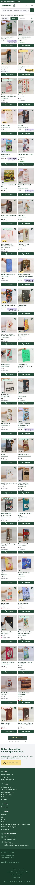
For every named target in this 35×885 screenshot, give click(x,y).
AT (7, 881)
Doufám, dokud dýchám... (25, 723)
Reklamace (5, 807)
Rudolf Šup (21, 367)
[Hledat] (32, 10)
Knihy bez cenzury (17, 877)
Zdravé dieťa (5, 603)
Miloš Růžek (4, 217)
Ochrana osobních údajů (17, 874)
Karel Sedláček (22, 486)
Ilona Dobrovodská (23, 188)
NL (22, 881)
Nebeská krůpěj (5, 723)
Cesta (3, 454)
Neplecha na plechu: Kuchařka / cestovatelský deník (25, 276)
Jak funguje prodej (7, 792)
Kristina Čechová (5, 247)
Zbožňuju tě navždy (23, 66)
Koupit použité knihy (7, 779)
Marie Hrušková (22, 245)
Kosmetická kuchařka (24, 37)
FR (24, 881)
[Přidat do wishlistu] (15, 22)
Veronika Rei (21, 67)
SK (5, 881)
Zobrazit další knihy (17, 737)
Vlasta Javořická (5, 725)
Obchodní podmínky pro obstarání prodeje (17, 872)
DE (10, 881)
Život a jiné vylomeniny (8, 544)
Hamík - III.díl (5, 692)
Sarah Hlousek (5, 98)
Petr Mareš (4, 188)
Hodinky (20, 125)
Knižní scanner (6, 797)
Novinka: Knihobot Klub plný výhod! (11, 1)
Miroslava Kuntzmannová (24, 456)
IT (19, 881)
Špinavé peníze (22, 95)
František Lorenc (22, 278)
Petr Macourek (22, 545)
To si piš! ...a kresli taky (8, 662)
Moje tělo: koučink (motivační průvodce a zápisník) (7, 245)
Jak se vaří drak (5, 66)
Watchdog (4, 777)
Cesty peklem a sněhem (8, 305)
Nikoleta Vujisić (5, 633)
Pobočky (4, 799)
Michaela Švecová (5, 425)
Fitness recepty (5, 423)
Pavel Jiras (21, 306)
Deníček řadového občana (9, 483)
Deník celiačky (5, 364)
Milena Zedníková (5, 38)
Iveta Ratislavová (5, 366)
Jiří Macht (20, 696)
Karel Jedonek (21, 427)
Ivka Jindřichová (22, 217)
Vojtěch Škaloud (22, 516)
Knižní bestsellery (7, 775)
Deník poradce (5, 154)
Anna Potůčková (22, 38)
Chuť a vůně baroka (23, 454)
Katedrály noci (22, 305)
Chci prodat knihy (7, 787)
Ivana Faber (4, 545)
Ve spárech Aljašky (23, 603)
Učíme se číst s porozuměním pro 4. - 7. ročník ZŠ (25, 366)
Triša (2, 572)
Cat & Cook (21, 215)
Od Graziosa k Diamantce (8, 215)
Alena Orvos (4, 574)
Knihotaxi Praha (6, 794)
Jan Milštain (4, 484)
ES (17, 881)
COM (13, 881)
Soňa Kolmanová (5, 127)
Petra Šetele (21, 576)
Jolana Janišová (5, 337)
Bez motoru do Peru (24, 544)
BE (27, 881)
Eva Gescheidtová (5, 516)
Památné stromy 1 (23, 244)
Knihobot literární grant (9, 827)
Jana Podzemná (22, 335)
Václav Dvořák (4, 67)
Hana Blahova (4, 156)
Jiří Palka (20, 665)
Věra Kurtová (4, 456)
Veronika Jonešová (23, 127)
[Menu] (32, 5)
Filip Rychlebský (5, 396)
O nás (3, 819)
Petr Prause (4, 694)
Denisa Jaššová (5, 604)
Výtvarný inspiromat (24, 334)
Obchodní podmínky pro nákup (17, 869)
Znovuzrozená (5, 125)
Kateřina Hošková (5, 664)
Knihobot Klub (5, 829)
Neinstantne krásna (7, 632)
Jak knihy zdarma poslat (9, 789)
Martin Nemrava (5, 276)
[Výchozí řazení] (32, 18)
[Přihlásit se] (26, 5)
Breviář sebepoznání (7, 37)
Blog (2, 817)
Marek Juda (21, 96)
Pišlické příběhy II (6, 395)
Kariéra (3, 822)
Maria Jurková (21, 157)
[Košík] (29, 5)
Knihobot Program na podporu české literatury (16, 824)
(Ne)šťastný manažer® (8, 274)
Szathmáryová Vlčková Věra (25, 725)
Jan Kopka (4, 306)
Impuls (20, 395)
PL (30, 881)
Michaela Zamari (22, 396)
